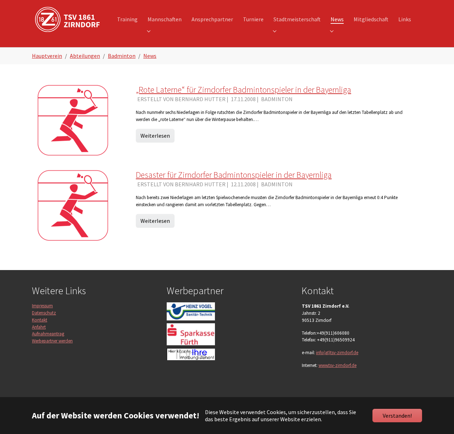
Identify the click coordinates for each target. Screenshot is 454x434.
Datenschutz (44, 313)
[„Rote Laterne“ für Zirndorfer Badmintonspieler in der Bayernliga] (73, 119)
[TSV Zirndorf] (67, 19)
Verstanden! (397, 415)
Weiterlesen (155, 135)
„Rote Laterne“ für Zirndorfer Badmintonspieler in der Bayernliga (243, 89)
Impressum (42, 306)
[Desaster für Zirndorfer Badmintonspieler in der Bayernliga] (73, 204)
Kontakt (39, 320)
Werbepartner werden (52, 341)
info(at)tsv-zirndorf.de (337, 353)
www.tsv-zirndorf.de (337, 365)
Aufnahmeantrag (48, 334)
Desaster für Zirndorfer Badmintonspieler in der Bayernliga (234, 174)
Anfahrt (39, 327)
